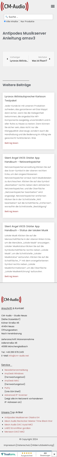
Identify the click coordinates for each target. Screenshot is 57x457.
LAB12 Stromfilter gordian (17, 428)
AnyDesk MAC (12, 380)
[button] (53, 6)
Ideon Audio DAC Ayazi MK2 (19, 424)
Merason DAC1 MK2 (14, 431)
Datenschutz (23, 445)
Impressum (10, 445)
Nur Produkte (27, 21)
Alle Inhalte (12, 21)
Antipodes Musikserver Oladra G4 (22, 417)
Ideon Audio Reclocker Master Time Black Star (28, 421)
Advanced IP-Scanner (16, 395)
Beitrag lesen (11, 143)
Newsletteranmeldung (16, 369)
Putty (7, 387)
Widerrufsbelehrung (42, 445)
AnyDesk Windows (14, 373)
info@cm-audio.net (19, 355)
